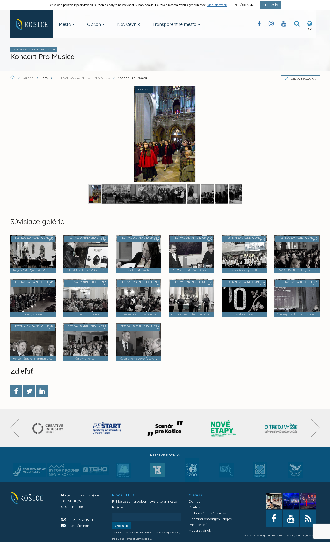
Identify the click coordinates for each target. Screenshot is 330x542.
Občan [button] (94, 24)
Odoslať (121, 525)
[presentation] (14, 428)
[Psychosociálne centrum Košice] (260, 473)
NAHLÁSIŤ (144, 89)
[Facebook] (16, 391)
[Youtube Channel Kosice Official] (284, 24)
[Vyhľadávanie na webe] (296, 24)
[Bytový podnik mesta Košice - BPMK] (64, 471)
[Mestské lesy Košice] (123, 472)
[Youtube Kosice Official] (291, 518)
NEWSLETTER (123, 495)
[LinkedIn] (42, 391)
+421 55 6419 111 (81, 520)
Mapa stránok (200, 530)
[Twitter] (29, 391)
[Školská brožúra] (281, 428)
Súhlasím (270, 5)
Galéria (28, 78)
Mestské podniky (165, 455)
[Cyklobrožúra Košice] (223, 428)
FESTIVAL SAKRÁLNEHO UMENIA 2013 (82, 78)
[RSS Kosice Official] (308, 518)
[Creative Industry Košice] (49, 428)
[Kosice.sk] (31, 24)
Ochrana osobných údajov (210, 519)
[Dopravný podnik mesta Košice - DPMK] (29, 471)
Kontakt (195, 507)
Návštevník (128, 24)
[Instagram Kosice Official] (271, 24)
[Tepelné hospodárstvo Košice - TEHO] (95, 466)
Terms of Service (134, 538)
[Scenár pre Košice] (165, 428)
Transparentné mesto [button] (175, 24)
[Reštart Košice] (107, 428)
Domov (194, 501)
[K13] (157, 471)
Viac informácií (217, 5)
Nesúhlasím (244, 5)
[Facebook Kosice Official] (259, 24)
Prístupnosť (198, 524)
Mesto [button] (65, 24)
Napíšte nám (80, 525)
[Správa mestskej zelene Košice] (226, 471)
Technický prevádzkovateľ (209, 513)
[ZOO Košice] (192, 480)
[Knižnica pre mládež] (295, 473)
